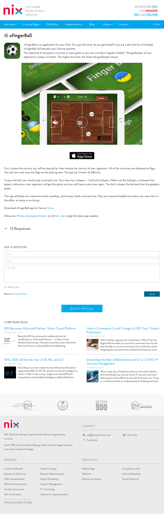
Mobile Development (15, 484)
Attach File (13, 286)
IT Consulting (47, 489)
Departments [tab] (73, 24)
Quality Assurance (14, 489)
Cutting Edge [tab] (30, 24)
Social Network (130, 478)
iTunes (50, 208)
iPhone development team (31, 216)
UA (157, 24)
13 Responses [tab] (20, 228)
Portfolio (89, 460)
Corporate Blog (16, 322)
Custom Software (13, 468)
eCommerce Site (131, 468)
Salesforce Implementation (54, 494)
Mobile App (88, 468)
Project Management (51, 484)
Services (10, 460)
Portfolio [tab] (52, 24)
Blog (92, 24)
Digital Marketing (49, 478)
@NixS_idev (58, 216)
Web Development (14, 478)
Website (86, 473)
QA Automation (12, 494)
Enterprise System (91, 478)
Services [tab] (9, 24)
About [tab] (107, 24)
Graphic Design (48, 468)
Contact (124, 24)
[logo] (13, 9)
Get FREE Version (82, 155)
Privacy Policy (20, 293)
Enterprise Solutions (15, 473)
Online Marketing (131, 473)
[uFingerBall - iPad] (81, 104)
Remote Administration (52, 473)
